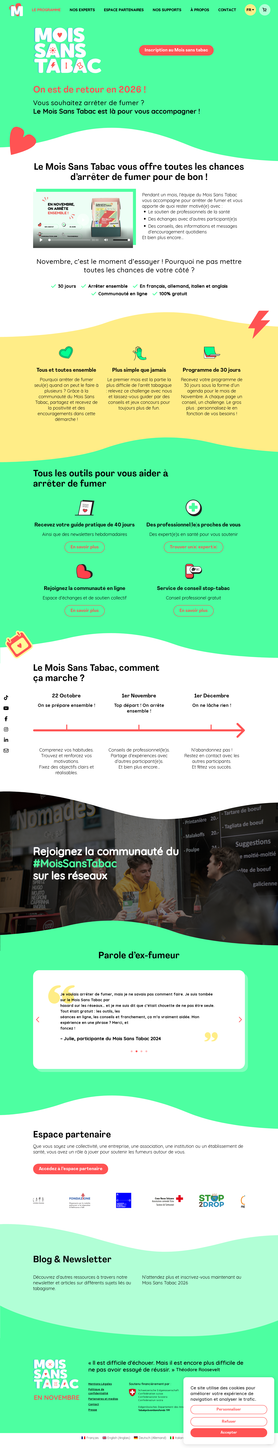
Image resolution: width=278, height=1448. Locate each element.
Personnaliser (229, 1409)
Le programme (46, 9)
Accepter (229, 1433)
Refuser (229, 1422)
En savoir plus (85, 547)
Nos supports (167, 9)
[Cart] (264, 10)
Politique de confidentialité (98, 1414)
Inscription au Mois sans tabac (176, 50)
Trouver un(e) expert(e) (193, 547)
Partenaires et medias (103, 1421)
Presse (92, 1432)
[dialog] (228, 1410)
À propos (199, 9)
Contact (227, 9)
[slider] (69, 240)
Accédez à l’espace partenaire (71, 1191)
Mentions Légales (100, 1406)
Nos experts (82, 9)
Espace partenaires (124, 9)
